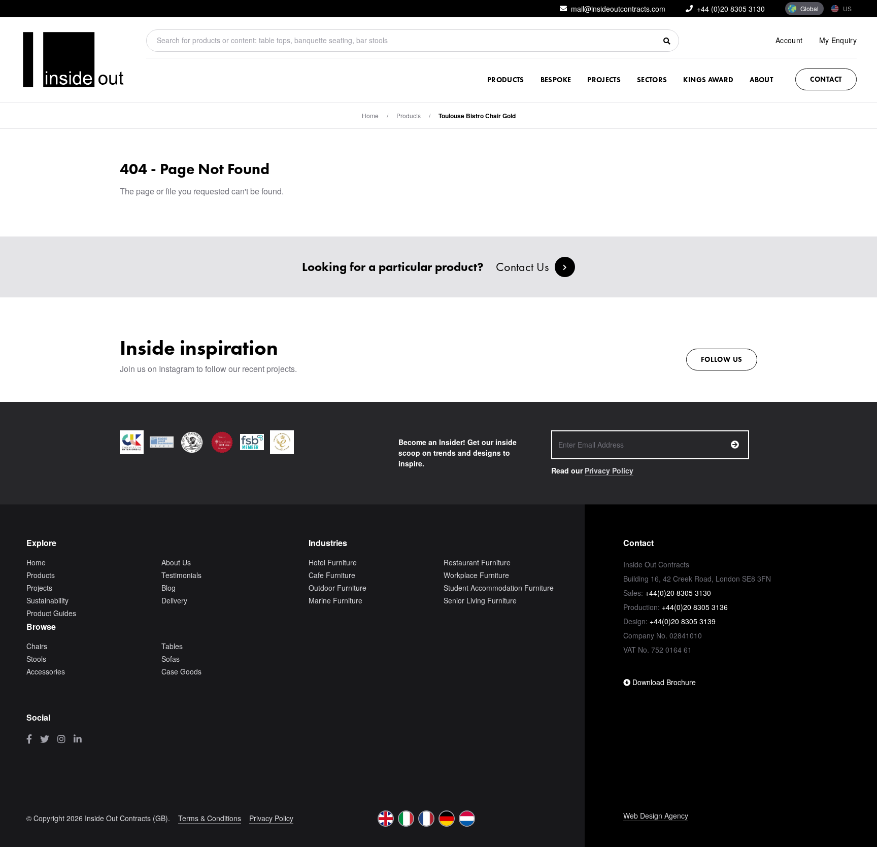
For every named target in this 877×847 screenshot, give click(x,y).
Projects (604, 79)
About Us (176, 562)
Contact (826, 79)
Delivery (174, 600)
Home (370, 115)
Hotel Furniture (333, 562)
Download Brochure (663, 682)
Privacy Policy (609, 470)
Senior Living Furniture (480, 600)
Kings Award (708, 79)
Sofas (170, 659)
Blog (168, 588)
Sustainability (47, 600)
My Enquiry (838, 40)
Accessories (45, 671)
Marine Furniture (335, 600)
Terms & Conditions (209, 818)
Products (505, 79)
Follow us (722, 359)
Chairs (36, 646)
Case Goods (181, 671)
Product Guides (51, 613)
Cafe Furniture (332, 575)
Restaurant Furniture (477, 562)
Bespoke (556, 79)
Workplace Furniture (476, 575)
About (761, 79)
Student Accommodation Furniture (499, 588)
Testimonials (181, 575)
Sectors (652, 79)
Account (788, 40)
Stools (36, 659)
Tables (172, 646)
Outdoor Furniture (337, 588)
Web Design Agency (655, 815)
